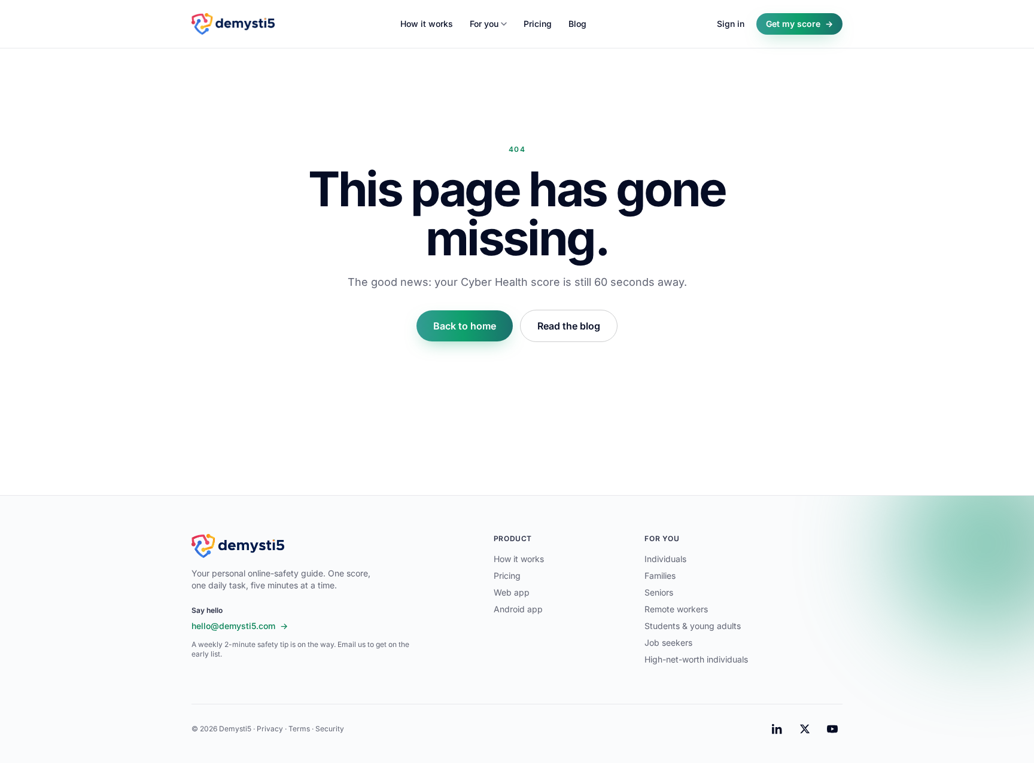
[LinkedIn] (777, 729)
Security (329, 728)
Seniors (658, 592)
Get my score (799, 24)
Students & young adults (692, 626)
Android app (518, 609)
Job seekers (668, 642)
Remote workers (676, 609)
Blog (577, 24)
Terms (299, 728)
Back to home (464, 326)
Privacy (270, 728)
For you (484, 24)
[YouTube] (832, 729)
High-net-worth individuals (696, 659)
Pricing (538, 24)
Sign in (730, 24)
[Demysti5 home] (233, 24)
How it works (426, 24)
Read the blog (568, 326)
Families (660, 575)
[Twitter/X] (805, 729)
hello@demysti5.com (239, 626)
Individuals (665, 559)
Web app (512, 592)
